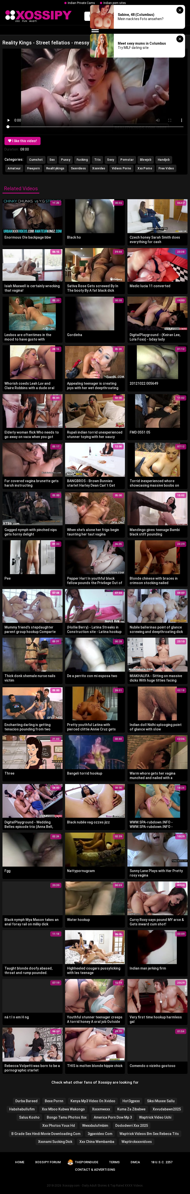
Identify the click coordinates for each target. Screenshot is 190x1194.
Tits (97, 159)
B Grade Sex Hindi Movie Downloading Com (45, 1134)
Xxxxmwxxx (101, 1109)
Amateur (14, 168)
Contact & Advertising (95, 1169)
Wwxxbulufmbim (95, 1126)
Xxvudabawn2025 (167, 1109)
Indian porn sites (114, 3)
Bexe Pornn (54, 1101)
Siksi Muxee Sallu (161, 1101)
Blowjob (145, 159)
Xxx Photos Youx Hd (58, 1126)
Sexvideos (78, 168)
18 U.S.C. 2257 (161, 1162)
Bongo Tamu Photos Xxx (67, 1117)
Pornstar (126, 159)
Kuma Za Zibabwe (131, 1109)
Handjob (164, 159)
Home (19, 1162)
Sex (52, 159)
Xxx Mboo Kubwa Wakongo (63, 1109)
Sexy (110, 159)
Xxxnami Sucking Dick (55, 1142)
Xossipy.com (71, 1185)
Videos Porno (121, 168)
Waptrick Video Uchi (155, 1117)
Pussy (65, 159)
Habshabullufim (22, 1109)
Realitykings (55, 168)
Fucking (82, 159)
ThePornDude (86, 1162)
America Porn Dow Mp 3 (113, 1117)
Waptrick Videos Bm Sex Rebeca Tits (149, 1134)
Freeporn (33, 168)
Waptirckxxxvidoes (136, 1142)
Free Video (166, 168)
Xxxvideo (98, 168)
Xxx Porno (145, 168)
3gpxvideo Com (100, 1134)
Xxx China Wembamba (96, 1142)
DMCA (135, 1162)
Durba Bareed (26, 1101)
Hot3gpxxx (131, 1101)
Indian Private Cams (81, 3)
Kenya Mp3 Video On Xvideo (93, 1101)
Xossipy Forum (48, 1162)
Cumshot (36, 159)
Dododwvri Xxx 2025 (131, 1126)
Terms (114, 1162)
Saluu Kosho (29, 1117)
